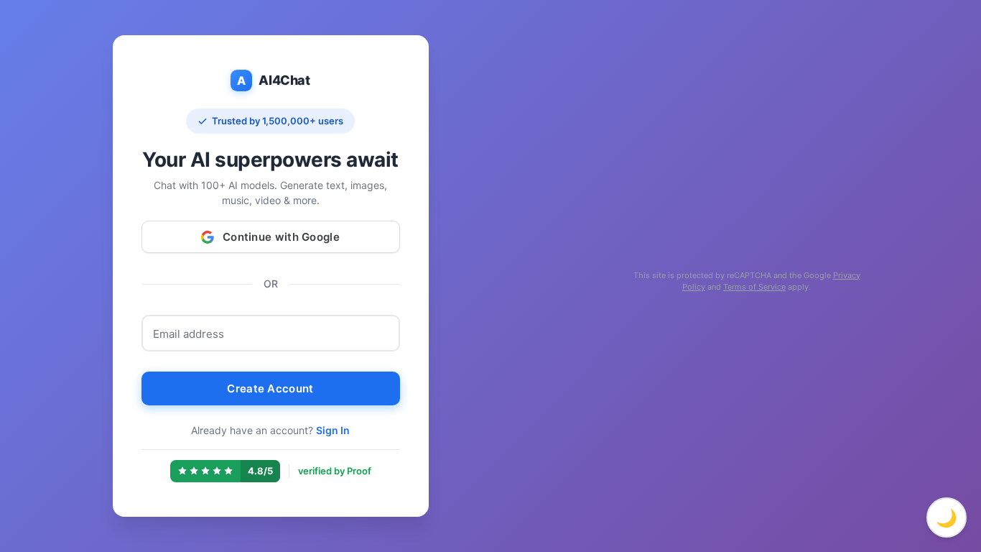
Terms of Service (754, 287)
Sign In (333, 430)
